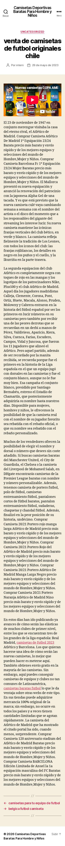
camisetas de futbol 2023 (35, 643)
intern (19, 65)
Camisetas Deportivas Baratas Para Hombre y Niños (32, 11)
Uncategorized (32, 31)
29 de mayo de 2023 (45, 65)
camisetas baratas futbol (22, 688)
